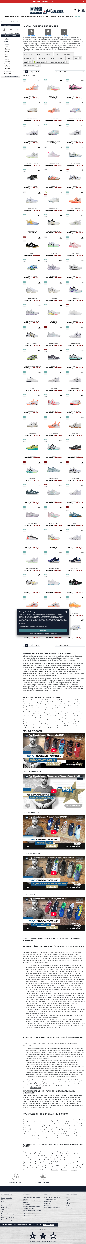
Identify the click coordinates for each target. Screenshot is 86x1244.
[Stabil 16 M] (75, 178)
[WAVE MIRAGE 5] (32, 88)
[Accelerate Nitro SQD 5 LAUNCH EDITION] (32, 358)
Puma (7, 59)
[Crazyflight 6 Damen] (32, 201)
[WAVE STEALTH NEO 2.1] (32, 133)
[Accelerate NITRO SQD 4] (53, 201)
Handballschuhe (10, 17)
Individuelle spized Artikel (30, 1216)
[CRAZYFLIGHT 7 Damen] (53, 88)
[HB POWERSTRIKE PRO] (32, 448)
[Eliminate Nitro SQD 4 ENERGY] (75, 403)
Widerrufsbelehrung (6, 1212)
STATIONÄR (78, 17)
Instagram (74, 1170)
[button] (75, 10)
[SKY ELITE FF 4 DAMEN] (32, 516)
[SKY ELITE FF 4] (75, 88)
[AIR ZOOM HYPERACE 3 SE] (53, 156)
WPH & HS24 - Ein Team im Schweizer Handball (52, 1198)
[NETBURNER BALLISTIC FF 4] (75, 156)
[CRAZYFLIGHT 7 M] (53, 291)
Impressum (4, 1216)
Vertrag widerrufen (6, 1198)
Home (2, 21)
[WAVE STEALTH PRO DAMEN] (75, 223)
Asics (6, 46)
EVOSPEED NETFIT (35, 1088)
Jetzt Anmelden (49, 1225)
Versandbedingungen (7, 1204)
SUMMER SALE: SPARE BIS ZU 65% (43, 2)
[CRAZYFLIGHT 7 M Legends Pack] (53, 223)
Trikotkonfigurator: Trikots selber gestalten (32, 1211)
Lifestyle (53, 17)
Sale (71, 17)
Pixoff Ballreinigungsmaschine (31, 1206)
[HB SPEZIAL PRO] (53, 178)
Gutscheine (47, 1205)
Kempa (7, 51)
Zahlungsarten (5, 1202)
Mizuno (7, 54)
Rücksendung (5, 1208)
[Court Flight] (53, 246)
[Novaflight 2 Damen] (53, 403)
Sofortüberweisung (71, 1204)
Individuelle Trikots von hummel (32, 1214)
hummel (7, 49)
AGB (2, 1210)
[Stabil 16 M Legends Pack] (32, 336)
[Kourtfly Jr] (32, 538)
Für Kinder (64, 36)
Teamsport (65, 17)
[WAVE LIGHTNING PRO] (75, 493)
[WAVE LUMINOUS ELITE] (53, 426)
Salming (7, 61)
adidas (7, 44)
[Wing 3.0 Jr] (53, 583)
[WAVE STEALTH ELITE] (32, 606)
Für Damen (31, 36)
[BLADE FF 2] (53, 448)
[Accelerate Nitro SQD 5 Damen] (75, 111)
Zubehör (35, 17)
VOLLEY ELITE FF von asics (56, 1068)
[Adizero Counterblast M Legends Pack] (32, 583)
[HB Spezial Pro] (53, 358)
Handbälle (28, 17)
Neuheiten (7, 39)
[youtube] (53, 1236)
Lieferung (3, 1206)
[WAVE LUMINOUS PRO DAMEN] (32, 561)
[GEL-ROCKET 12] (32, 493)
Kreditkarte (69, 1206)
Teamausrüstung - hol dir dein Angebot (31, 1198)
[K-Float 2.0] (32, 381)
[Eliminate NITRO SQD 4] (32, 426)
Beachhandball (44, 17)
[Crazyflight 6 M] (75, 471)
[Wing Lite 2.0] (75, 313)
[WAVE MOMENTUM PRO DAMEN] (32, 156)
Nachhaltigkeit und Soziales (52, 1207)
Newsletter (54, 1170)
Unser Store (47, 1201)
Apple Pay (69, 1202)
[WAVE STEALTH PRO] (75, 381)
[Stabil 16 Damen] (75, 246)
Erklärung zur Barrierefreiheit (9, 1218)
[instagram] (43, 1236)
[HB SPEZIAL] (32, 246)
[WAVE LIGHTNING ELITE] (53, 111)
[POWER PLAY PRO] (75, 448)
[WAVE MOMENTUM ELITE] (75, 336)
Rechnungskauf (70, 1208)
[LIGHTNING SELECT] (75, 538)
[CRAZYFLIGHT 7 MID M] (53, 538)
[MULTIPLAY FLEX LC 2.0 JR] (75, 426)
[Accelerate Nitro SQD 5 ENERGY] (53, 133)
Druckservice (26, 1204)
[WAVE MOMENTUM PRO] (75, 133)
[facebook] (32, 1236)
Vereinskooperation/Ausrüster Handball (31, 1201)
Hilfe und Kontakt (6, 1200)
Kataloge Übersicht (28, 1208)
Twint (67, 1198)
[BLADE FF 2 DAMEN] (53, 268)
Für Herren (48, 36)
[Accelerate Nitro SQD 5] (32, 111)
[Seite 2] (38, 71)
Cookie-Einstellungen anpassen (10, 1220)
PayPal (68, 1200)
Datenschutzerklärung (7, 1214)
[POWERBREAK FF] (53, 493)
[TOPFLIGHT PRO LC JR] (75, 561)
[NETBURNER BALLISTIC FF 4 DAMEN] (32, 313)
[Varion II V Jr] (75, 628)
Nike (6, 56)
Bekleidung (20, 17)
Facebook (64, 1170)
